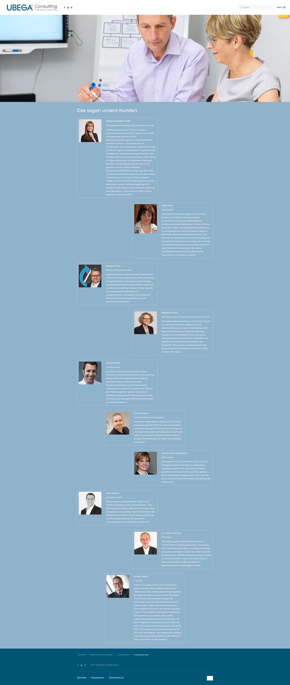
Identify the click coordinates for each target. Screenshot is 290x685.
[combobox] (255, 7)
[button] (281, 7)
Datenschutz (116, 677)
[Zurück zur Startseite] (32, 7)
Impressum (97, 677)
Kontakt (81, 677)
